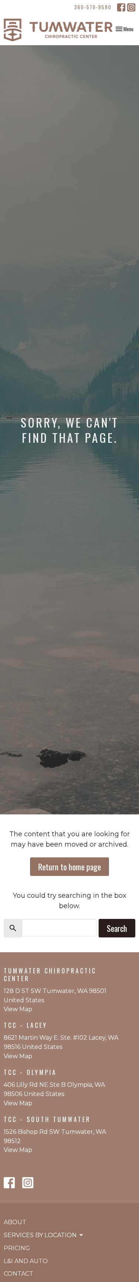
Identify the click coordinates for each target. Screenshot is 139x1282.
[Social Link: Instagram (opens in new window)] (131, 7)
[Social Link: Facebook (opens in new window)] (121, 7)
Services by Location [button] (40, 1235)
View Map (18, 1009)
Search (117, 928)
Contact (18, 1273)
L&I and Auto (26, 1261)
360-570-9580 (93, 7)
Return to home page (69, 866)
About (15, 1222)
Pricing (17, 1248)
